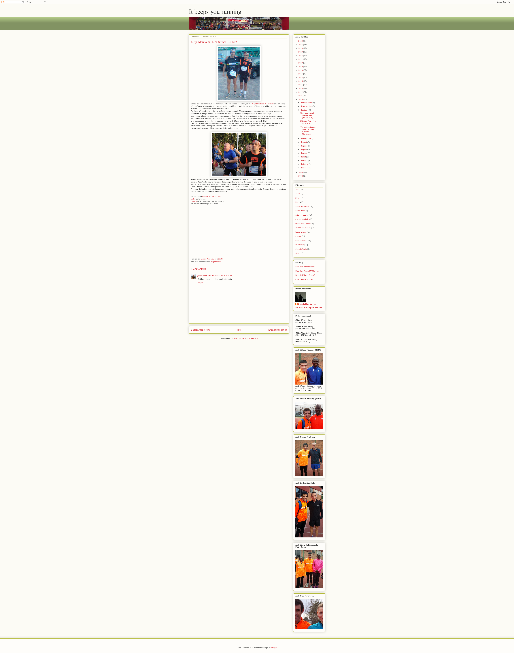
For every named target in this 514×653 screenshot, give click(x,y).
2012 (300, 92)
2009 (300, 172)
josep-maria (202, 276)
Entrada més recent (200, 330)
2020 (300, 63)
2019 (300, 66)
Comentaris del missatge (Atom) (245, 338)
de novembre (306, 106)
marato (298, 236)
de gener (305, 168)
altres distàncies (302, 206)
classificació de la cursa (211, 196)
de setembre (306, 138)
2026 (300, 41)
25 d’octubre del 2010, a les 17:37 (221, 276)
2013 (300, 88)
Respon (200, 283)
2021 (300, 59)
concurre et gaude (303, 223)
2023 (300, 52)
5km (297, 202)
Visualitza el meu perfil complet (308, 308)
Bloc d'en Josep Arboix (305, 267)
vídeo (297, 253)
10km (297, 189)
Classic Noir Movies (307, 304)
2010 (300, 99)
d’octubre (305, 110)
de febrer (305, 164)
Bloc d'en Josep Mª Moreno (307, 271)
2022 (300, 55)
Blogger (274, 648)
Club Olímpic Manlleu (304, 279)
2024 (300, 48)
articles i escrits (301, 215)
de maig (304, 153)
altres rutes (300, 211)
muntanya (299, 245)
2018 (300, 70)
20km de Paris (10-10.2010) (308, 122)
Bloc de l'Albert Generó (305, 275)
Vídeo (193, 199)
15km (297, 194)
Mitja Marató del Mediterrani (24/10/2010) (307, 115)
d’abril (303, 157)
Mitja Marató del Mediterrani (263, 104)
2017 (300, 74)
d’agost (304, 142)
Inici (239, 330)
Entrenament (300, 232)
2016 (300, 77)
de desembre (306, 102)
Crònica (194, 201)
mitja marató (216, 262)
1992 (300, 176)
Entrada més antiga (277, 330)
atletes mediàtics (302, 219)
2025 (300, 45)
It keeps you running (215, 11)
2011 (300, 96)
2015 (300, 81)
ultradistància (301, 249)
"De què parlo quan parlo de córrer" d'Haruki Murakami (308, 130)
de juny (304, 149)
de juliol (304, 146)
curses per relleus (303, 228)
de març (304, 160)
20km (297, 198)
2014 (300, 85)
